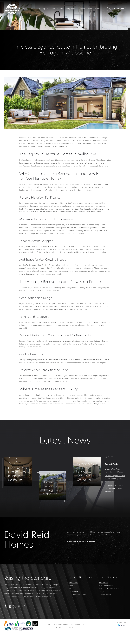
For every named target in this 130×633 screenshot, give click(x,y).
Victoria (102, 591)
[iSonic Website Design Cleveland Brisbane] (122, 625)
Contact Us (99, 9)
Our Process (71, 9)
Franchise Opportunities (77, 594)
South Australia (105, 594)
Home (25, 9)
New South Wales (106, 586)
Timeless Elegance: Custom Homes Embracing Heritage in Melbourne (115, 479)
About (33, 9)
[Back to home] (12, 9)
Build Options (57, 9)
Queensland (103, 583)
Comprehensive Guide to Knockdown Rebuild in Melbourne (114, 488)
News (90, 9)
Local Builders (108, 577)
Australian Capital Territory (109, 588)
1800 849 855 (117, 9)
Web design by (121, 622)
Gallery (82, 9)
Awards (71, 588)
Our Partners (73, 591)
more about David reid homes (81, 542)
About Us (72, 586)
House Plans (44, 9)
